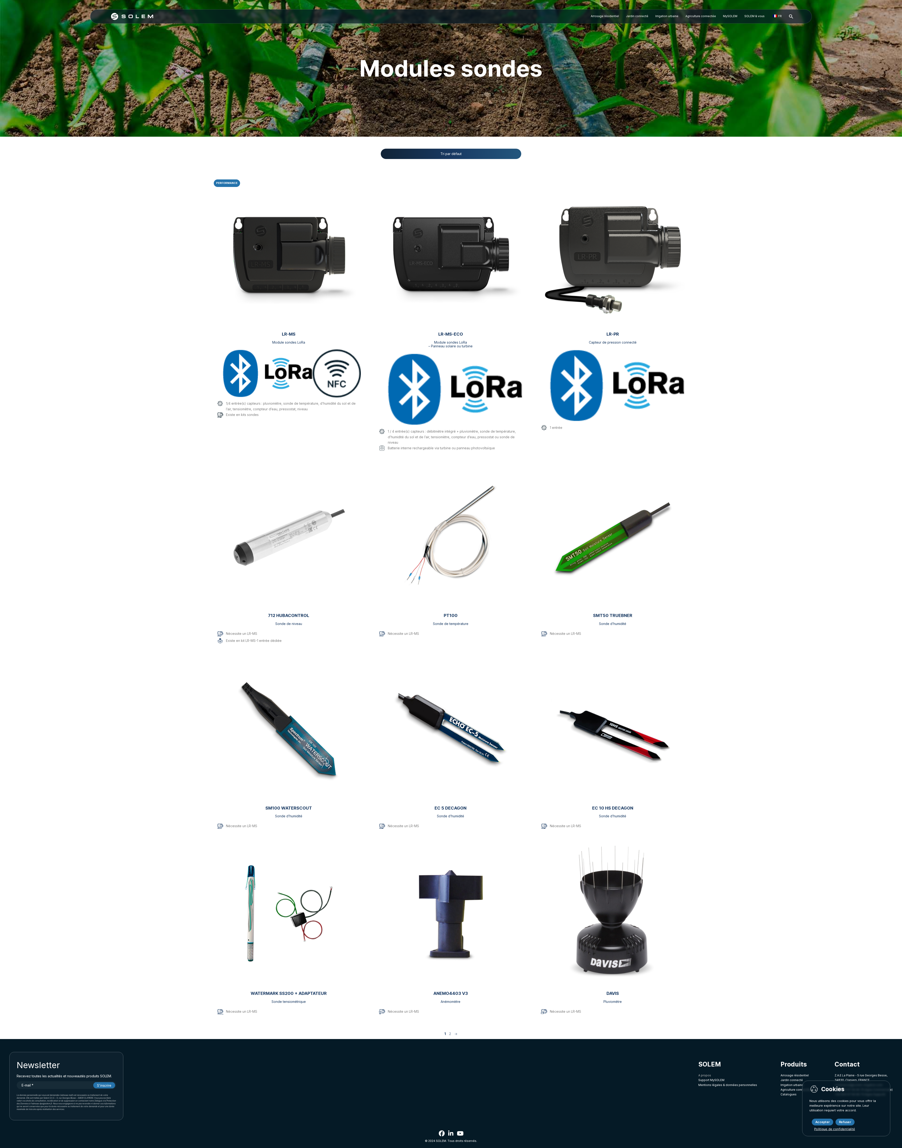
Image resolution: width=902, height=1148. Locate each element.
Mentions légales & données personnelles (727, 1085)
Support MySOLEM (711, 1080)
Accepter (822, 1122)
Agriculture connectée (700, 16)
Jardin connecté (637, 16)
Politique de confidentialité (834, 1129)
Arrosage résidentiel (605, 16)
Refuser (845, 1122)
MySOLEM (730, 16)
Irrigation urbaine (666, 16)
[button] (791, 16)
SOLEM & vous (754, 16)
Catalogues (789, 1094)
